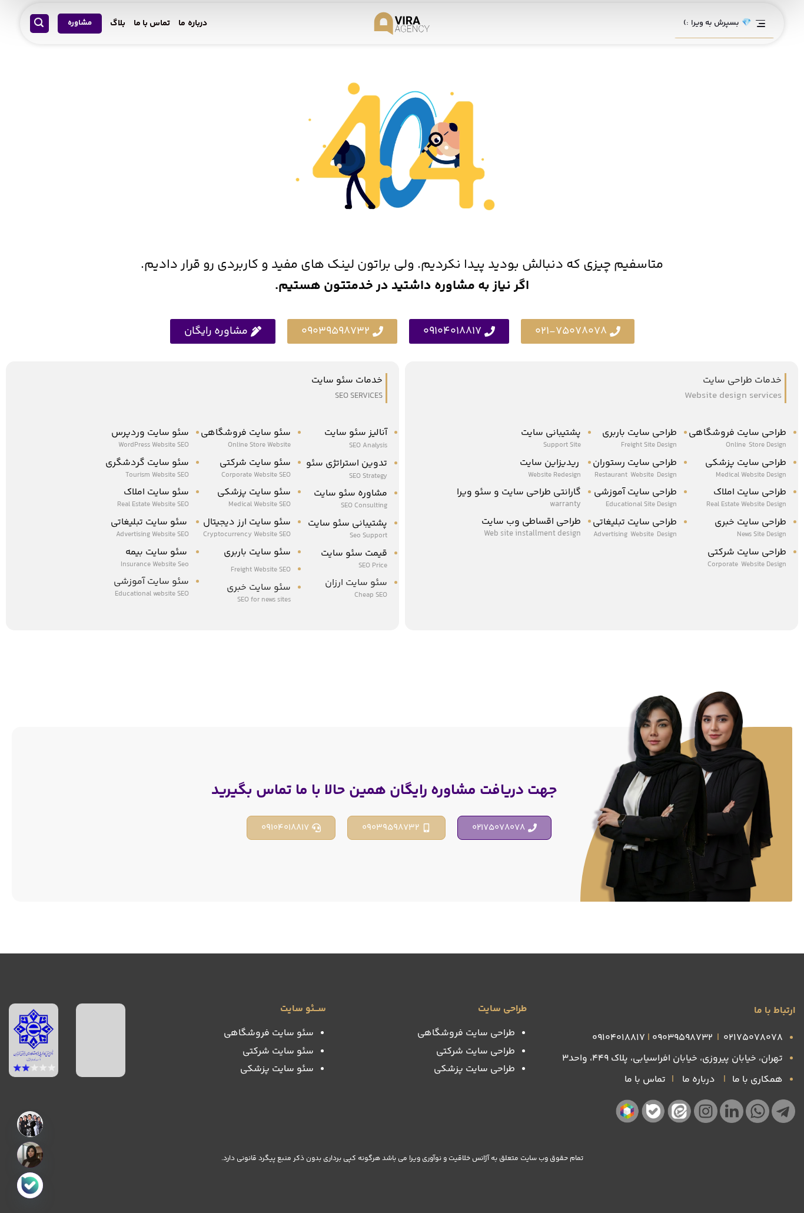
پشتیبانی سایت (551, 433)
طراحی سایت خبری (750, 522)
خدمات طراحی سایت (742, 380)
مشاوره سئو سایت (350, 493)
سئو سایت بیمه (156, 552)
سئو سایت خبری (259, 587)
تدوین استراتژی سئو (345, 463)
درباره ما (192, 23)
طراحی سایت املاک (749, 492)
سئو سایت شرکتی (255, 463)
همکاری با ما (757, 1079)
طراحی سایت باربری (639, 433)
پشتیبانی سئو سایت (347, 523)
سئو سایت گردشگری (147, 463)
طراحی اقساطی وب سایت (531, 521)
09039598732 (682, 1038)
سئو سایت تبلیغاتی (150, 522)
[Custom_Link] (30, 1185)
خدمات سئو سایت (347, 380)
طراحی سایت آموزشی (635, 492)
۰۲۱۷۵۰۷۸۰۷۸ (753, 1038)
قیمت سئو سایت (354, 553)
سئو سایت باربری (257, 552)
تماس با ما (152, 23)
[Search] (39, 24)
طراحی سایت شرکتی (746, 552)
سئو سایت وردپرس (150, 433)
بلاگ (117, 23)
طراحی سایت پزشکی (745, 463)
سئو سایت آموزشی (151, 581)
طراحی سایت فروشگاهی (737, 433)
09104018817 (618, 1038)
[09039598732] (30, 1155)
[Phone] (30, 1124)
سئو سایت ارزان (356, 583)
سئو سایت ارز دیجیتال (247, 522)
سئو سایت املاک (156, 492)
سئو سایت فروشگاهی (246, 433)
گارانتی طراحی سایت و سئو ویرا (519, 492)
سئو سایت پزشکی (254, 492)
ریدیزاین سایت (550, 463)
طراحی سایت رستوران (635, 463)
